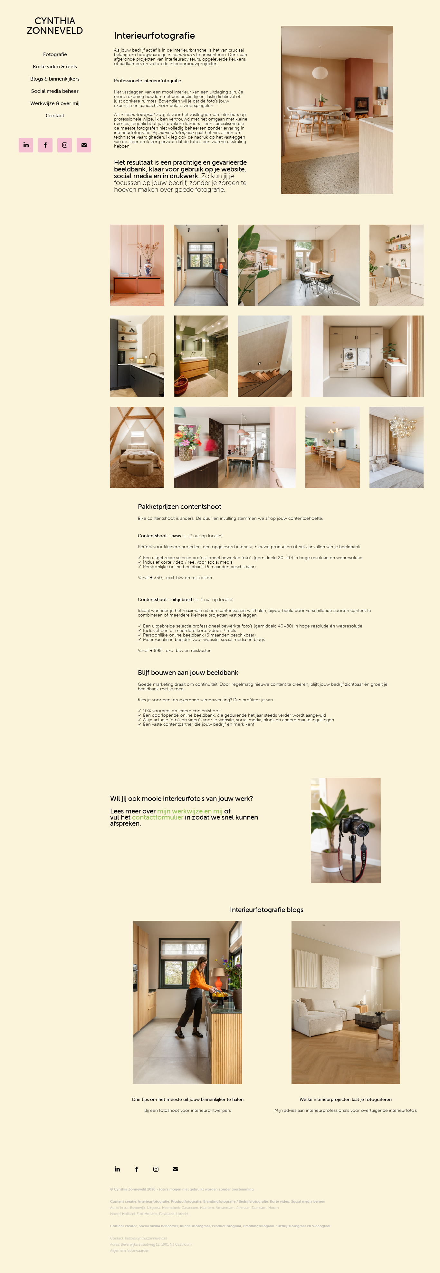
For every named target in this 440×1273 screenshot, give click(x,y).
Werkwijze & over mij (55, 103)
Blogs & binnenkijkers (55, 78)
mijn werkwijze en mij (190, 811)
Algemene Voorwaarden (129, 1250)
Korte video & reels (55, 66)
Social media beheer (55, 91)
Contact (55, 115)
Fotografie (55, 54)
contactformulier (157, 817)
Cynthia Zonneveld (55, 25)
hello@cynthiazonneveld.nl (146, 1238)
